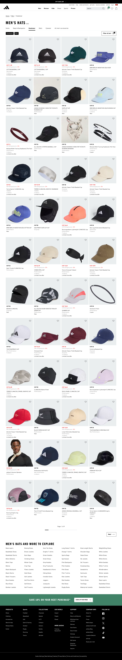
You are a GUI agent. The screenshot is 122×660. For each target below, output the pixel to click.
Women (46, 8)
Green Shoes (47, 559)
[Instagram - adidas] (109, 618)
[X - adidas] (109, 623)
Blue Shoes (9, 584)
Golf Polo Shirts (29, 580)
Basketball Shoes (11, 552)
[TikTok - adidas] (109, 633)
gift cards (92, 5)
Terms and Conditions (73, 656)
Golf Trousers (28, 587)
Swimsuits (83, 573)
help (77, 5)
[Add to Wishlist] (30, 39)
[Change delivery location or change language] (116, 5)
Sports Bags (65, 555)
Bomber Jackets (11, 587)
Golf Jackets (28, 576)
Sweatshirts (84, 569)
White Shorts (103, 559)
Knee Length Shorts (86, 548)
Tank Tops (83, 576)
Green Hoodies (47, 555)
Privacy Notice (62, 656)
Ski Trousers (84, 562)
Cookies (55, 656)
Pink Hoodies (66, 566)
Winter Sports (103, 576)
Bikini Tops (9, 562)
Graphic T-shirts (48, 552)
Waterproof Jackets (86, 587)
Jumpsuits (46, 584)
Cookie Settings (39, 656)
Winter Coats (28, 562)
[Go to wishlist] (112, 8)
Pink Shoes (65, 569)
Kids (53, 8)
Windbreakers (103, 569)
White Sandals (103, 562)
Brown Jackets (29, 552)
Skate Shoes (84, 555)
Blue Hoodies (10, 580)
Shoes (59, 8)
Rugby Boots (66, 587)
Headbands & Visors (49, 569)
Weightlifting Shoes (105, 548)
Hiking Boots (47, 573)
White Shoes (103, 555)
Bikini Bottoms (10, 559)
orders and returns (84, 5)
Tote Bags (83, 584)
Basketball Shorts (11, 555)
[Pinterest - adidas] (109, 628)
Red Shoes (65, 584)
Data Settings (48, 656)
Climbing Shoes (29, 559)
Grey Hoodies (47, 562)
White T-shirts (103, 566)
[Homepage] (6, 8)
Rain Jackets (66, 576)
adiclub (108, 5)
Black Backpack (11, 569)
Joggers (45, 580)
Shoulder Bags (85, 552)
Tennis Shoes (84, 580)
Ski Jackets (83, 559)
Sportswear (65, 559)
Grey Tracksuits (48, 566)
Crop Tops (27, 566)
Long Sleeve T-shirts (68, 548)
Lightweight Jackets (49, 587)
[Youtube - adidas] (109, 637)
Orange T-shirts (67, 552)
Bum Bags (27, 555)
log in (112, 5)
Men (39, 8)
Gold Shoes (27, 573)
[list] (61, 28)
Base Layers (9, 548)
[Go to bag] (116, 8)
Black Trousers (10, 576)
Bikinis (8, 566)
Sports (66, 8)
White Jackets (103, 552)
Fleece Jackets (29, 569)
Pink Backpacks (67, 562)
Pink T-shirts (66, 573)
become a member (100, 5)
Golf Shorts (27, 584)
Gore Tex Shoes (48, 548)
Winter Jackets (103, 573)
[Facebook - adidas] (109, 613)
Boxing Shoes (28, 548)
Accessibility (83, 656)
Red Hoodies (66, 580)
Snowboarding (84, 566)
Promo (73, 8)
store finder (71, 5)
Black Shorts (10, 573)
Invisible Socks (47, 576)
